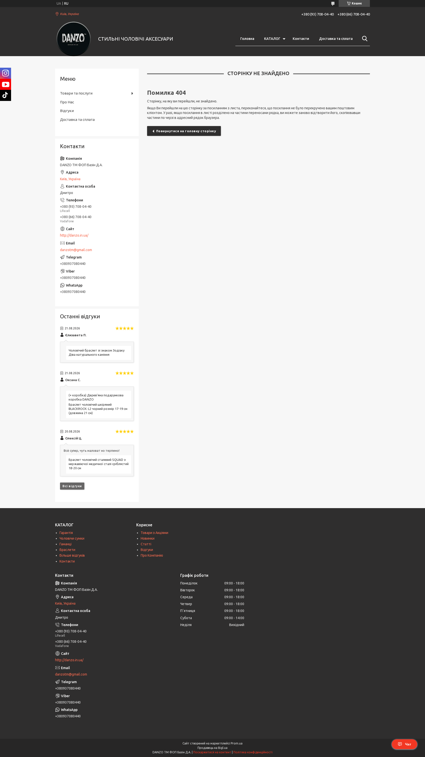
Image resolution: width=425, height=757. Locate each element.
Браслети (67, 550)
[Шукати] (364, 39)
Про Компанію (152, 555)
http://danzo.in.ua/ (74, 235)
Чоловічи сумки (72, 538)
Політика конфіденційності (253, 752)
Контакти (301, 39)
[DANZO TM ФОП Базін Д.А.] (73, 38)
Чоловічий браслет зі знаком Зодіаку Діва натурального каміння (96, 352)
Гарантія (66, 533)
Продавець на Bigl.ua (212, 747)
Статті (146, 544)
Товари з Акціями (154, 533)
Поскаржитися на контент (212, 752)
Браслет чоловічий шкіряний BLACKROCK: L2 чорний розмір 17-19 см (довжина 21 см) (98, 409)
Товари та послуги (76, 93)
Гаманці (66, 544)
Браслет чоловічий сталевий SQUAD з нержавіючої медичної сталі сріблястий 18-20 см (99, 464)
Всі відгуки (72, 486)
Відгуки (67, 111)
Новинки (147, 538)
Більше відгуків (72, 555)
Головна (247, 39)
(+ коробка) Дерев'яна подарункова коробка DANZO (96, 397)
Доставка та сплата (336, 39)
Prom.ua (237, 743)
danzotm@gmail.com (76, 250)
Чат (408, 744)
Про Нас (67, 102)
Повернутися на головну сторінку (186, 131)
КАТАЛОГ (272, 39)
